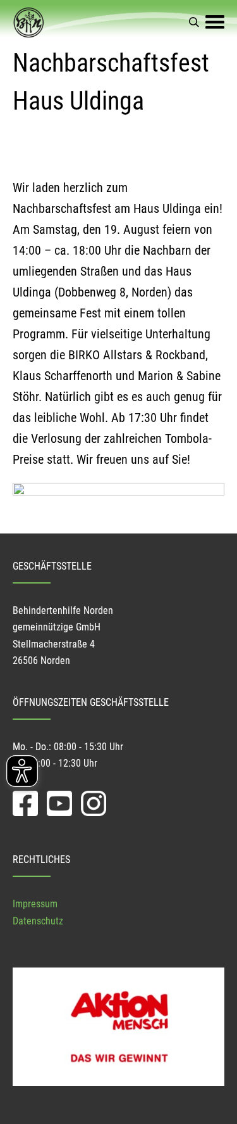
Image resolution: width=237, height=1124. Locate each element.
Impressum (35, 904)
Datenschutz (38, 921)
